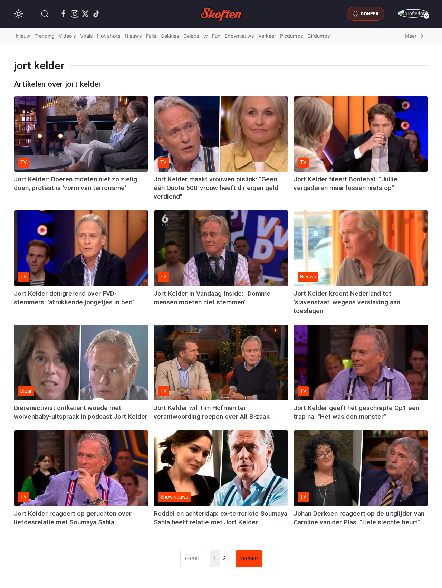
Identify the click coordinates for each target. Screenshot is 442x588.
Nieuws (133, 36)
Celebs (191, 36)
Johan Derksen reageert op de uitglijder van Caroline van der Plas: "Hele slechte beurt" (359, 518)
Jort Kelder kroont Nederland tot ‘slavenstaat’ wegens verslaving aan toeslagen (347, 302)
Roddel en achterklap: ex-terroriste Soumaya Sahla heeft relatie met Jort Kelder (220, 518)
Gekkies (170, 36)
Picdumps (291, 36)
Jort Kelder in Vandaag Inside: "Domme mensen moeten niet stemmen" (212, 298)
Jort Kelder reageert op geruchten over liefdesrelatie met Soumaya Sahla (73, 518)
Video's (67, 36)
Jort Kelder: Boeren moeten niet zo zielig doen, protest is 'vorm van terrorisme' (75, 183)
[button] (45, 14)
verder (249, 558)
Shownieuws (239, 36)
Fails (151, 36)
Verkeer (267, 36)
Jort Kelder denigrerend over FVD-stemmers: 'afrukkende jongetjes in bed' (74, 298)
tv (205, 36)
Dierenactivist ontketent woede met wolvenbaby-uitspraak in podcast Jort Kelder (80, 412)
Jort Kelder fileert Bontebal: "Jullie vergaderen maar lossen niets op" (345, 183)
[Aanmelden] (413, 13)
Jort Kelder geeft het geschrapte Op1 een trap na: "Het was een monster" (356, 412)
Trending (45, 36)
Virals (86, 36)
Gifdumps (318, 36)
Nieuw (23, 36)
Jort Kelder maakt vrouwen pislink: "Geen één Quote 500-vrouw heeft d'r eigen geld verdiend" (216, 187)
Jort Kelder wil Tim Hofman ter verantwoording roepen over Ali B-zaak (212, 412)
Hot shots (109, 36)
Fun (216, 36)
